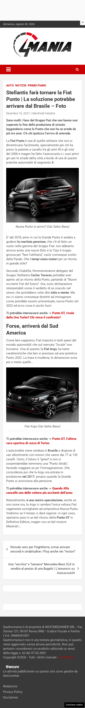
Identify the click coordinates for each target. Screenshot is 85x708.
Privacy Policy (12, 692)
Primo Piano (37, 85)
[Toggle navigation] (8, 69)
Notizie (20, 85)
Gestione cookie (74, 704)
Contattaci (66, 657)
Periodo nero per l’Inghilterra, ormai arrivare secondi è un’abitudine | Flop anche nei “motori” (43, 549)
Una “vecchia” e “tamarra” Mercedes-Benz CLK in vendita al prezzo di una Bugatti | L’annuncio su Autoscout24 (41, 568)
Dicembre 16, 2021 (18, 113)
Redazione (10, 686)
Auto (10, 85)
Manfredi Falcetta (43, 113)
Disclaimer (10, 697)
